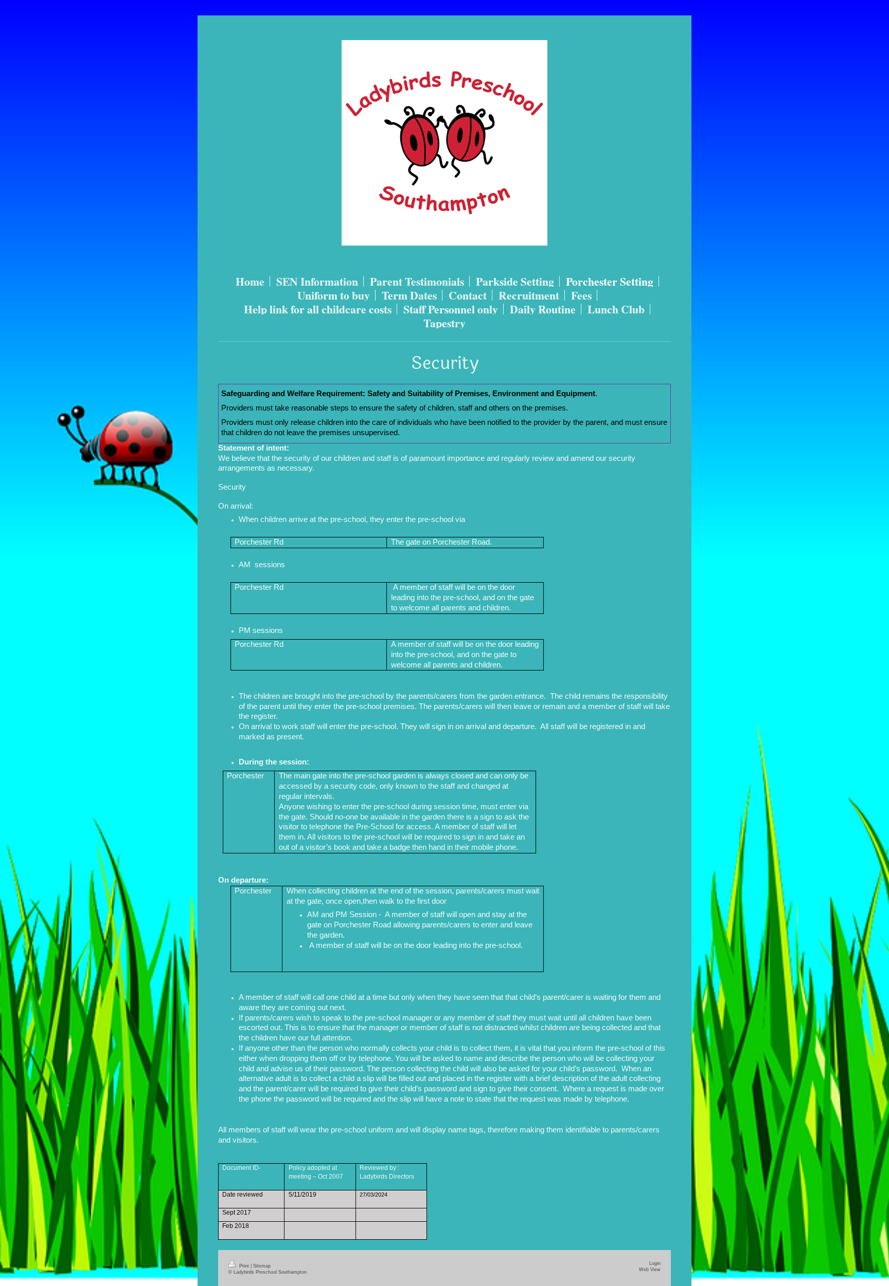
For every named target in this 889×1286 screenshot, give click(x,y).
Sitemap (262, 1266)
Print (244, 1266)
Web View (650, 1269)
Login (655, 1263)
